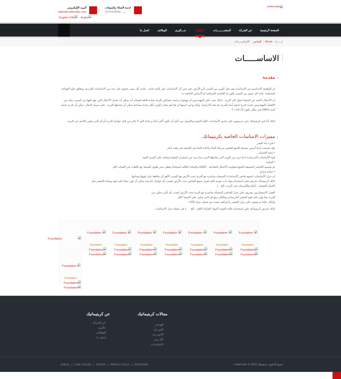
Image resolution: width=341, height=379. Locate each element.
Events (101, 364)
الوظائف (162, 30)
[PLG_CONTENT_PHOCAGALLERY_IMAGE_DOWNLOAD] (95, 254)
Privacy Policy (120, 364)
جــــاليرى (180, 30)
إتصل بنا (101, 337)
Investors (141, 364)
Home (269, 41)
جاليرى (102, 327)
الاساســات (157, 344)
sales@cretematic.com (72, 11)
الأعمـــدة (158, 334)
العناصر (199, 30)
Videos (64, 364)
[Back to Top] (337, 375)
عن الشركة (245, 30)
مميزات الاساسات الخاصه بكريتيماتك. (238, 136)
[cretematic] (275, 6)
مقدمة (268, 77)
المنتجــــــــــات (221, 30)
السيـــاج (158, 329)
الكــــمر (158, 339)
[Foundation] (56, 238)
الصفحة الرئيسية (269, 30)
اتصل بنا (144, 30)
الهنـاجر (159, 324)
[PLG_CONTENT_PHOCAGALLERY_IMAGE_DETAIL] (95, 249)
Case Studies (82, 364)
